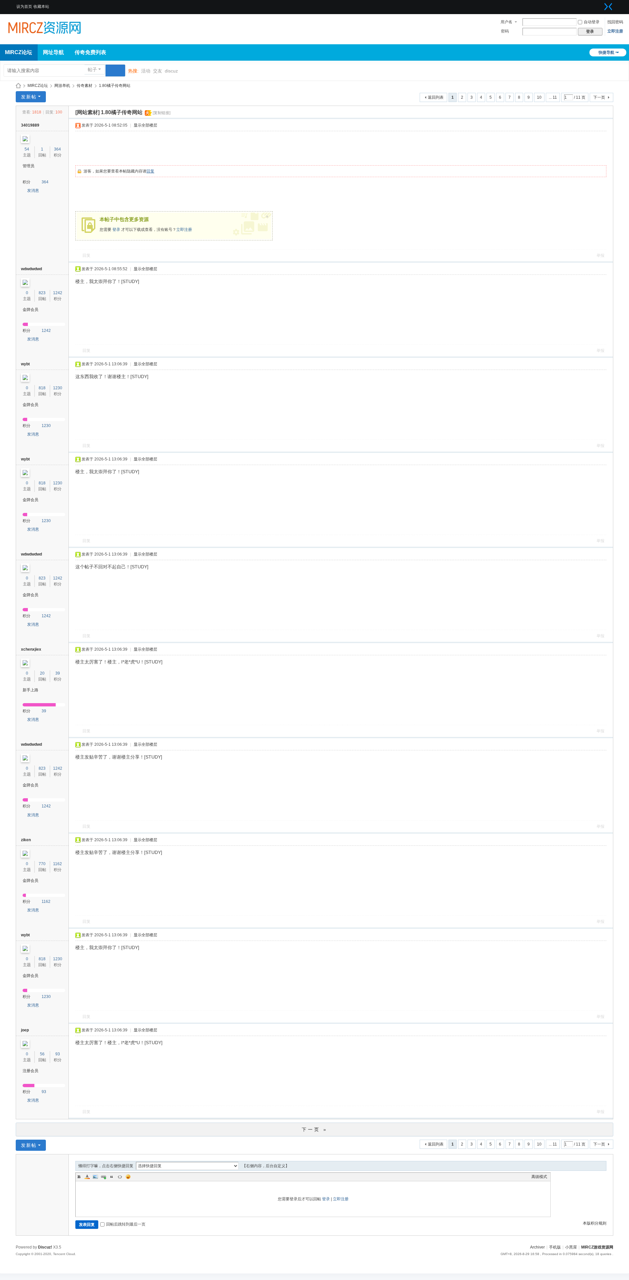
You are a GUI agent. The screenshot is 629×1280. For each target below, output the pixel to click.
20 (42, 673)
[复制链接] (161, 113)
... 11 (553, 97)
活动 (145, 70)
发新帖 (29, 96)
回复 (150, 171)
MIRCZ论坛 (38, 85)
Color (87, 1176)
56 (42, 1054)
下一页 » (315, 1129)
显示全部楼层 (145, 125)
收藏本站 (41, 6)
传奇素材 (84, 85)
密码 (505, 31)
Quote (111, 1176)
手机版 (555, 1247)
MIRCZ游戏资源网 (18, 86)
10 (539, 97)
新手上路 (30, 690)
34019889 (30, 125)
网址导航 (53, 52)
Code (120, 1176)
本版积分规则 (594, 1223)
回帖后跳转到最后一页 (125, 1224)
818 (42, 388)
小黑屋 (571, 1247)
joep (25, 1030)
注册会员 (30, 1070)
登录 (116, 229)
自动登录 (592, 22)
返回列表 (436, 97)
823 (42, 293)
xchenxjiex (31, 649)
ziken (26, 840)
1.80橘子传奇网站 (114, 85)
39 (57, 673)
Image (95, 1176)
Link (103, 1176)
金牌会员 (30, 309)
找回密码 (615, 22)
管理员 (28, 166)
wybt (25, 364)
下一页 (599, 97)
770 (42, 864)
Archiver (537, 1247)
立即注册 (615, 31)
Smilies (128, 1176)
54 (27, 149)
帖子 (92, 69)
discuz (171, 70)
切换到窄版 (608, 6)
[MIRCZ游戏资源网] (44, 27)
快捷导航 (606, 52)
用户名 (506, 22)
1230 (57, 388)
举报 (600, 255)
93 (57, 1054)
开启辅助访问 (600, 5)
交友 (157, 70)
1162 (57, 864)
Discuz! (45, 1247)
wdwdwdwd (31, 269)
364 (57, 149)
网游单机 (62, 85)
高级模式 (539, 1176)
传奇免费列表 (90, 52)
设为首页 (24, 6)
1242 (57, 293)
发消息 (33, 190)
